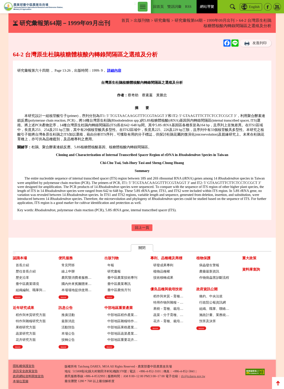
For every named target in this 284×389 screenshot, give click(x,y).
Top (278, 383)
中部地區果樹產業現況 (122, 327)
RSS (188, 6)
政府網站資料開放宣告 (28, 376)
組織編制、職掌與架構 (31, 290)
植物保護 (203, 258)
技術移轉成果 (163, 277)
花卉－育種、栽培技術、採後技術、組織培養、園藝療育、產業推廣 (168, 321)
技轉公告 (68, 340)
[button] (143, 7)
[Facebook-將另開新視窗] (268, 7)
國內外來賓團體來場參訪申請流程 (76, 284)
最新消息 (68, 321)
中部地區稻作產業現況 (122, 315)
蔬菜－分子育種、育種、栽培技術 (168, 315)
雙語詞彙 (174, 6)
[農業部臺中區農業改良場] (33, 7)
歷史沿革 (22, 277)
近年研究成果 (23, 308)
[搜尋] (233, 7)
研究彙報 (162, 20)
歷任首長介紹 (26, 271)
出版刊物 (142, 20)
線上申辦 (68, 271)
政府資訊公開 (207, 289)
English (254, 7)
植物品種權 (161, 271)
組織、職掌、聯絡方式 (214, 308)
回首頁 (158, 6)
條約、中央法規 (211, 296)
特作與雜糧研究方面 (31, 321)
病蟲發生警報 (209, 265)
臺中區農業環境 (27, 284)
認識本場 (20, 258)
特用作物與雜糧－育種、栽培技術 (168, 302)
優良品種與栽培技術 (166, 289)
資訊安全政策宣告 (25, 371)
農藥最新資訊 (209, 271)
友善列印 (259, 43)
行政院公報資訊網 (212, 302)
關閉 (142, 248)
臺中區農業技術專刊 (122, 277)
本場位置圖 (20, 381)
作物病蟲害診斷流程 (214, 277)
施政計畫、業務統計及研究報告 (214, 315)
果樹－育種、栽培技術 (168, 308)
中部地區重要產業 (119, 308)
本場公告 (68, 333)
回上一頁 (142, 227)
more (17, 297)
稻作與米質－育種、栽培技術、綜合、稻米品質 (168, 296)
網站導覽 (207, 6)
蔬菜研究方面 (26, 333)
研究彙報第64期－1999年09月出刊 (205, 20)
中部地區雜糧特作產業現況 (122, 321)
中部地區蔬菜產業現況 (122, 333)
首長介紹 (22, 265)
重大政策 (249, 258)
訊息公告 (66, 308)
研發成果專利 (163, 265)
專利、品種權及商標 (166, 258)
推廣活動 (68, 315)
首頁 (125, 20)
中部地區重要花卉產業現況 (122, 340)
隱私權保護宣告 (24, 366)
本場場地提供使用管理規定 (76, 290)
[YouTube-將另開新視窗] (277, 7)
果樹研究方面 (26, 327)
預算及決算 (207, 321)
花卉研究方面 (26, 340)
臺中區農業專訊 (119, 284)
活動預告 (68, 327)
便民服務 (66, 258)
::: (135, 3)
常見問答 (68, 265)
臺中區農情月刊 (119, 290)
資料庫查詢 (251, 269)
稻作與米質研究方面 (31, 315)
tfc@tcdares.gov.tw (193, 376)
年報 (110, 265)
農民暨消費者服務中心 (76, 277)
